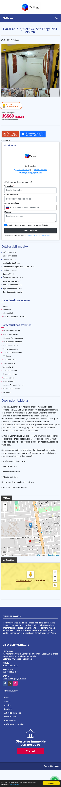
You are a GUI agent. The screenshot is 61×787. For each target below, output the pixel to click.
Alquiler (7, 705)
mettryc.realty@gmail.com (31, 172)
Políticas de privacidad (14, 724)
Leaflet (38, 555)
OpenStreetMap (53, 555)
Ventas (7, 701)
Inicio (6, 697)
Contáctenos (10, 720)
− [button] (5, 509)
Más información (15, 784)
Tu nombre (9, 186)
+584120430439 (23, 170)
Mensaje (8, 212)
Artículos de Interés (12, 713)
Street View (12, 106)
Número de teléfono (12, 203)
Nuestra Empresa (12, 717)
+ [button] (5, 504)
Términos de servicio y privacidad (38, 236)
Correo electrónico (11, 194)
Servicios (8, 709)
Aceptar (51, 783)
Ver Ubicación (23, 580)
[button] (57, 46)
